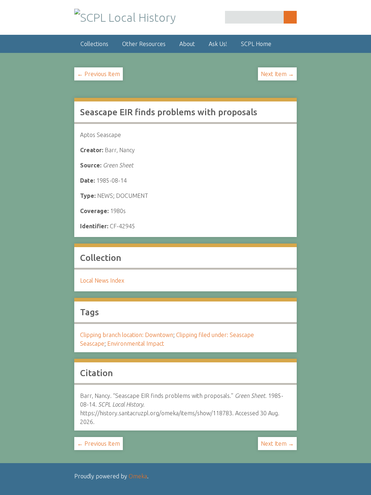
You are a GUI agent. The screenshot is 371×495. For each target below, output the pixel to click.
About (187, 44)
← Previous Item (98, 74)
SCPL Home (256, 44)
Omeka (138, 476)
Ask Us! (218, 44)
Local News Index (102, 280)
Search (290, 17)
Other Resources (144, 44)
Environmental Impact (135, 343)
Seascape (92, 343)
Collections (94, 44)
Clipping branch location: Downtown (126, 335)
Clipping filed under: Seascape (215, 335)
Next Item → (277, 74)
